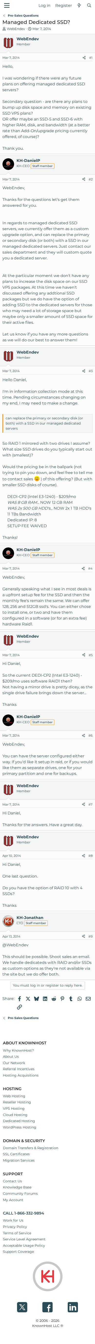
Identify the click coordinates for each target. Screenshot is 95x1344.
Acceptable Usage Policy (24, 1245)
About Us (11, 1056)
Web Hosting (14, 1096)
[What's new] (79, 5)
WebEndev (16, 29)
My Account (13, 1200)
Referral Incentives (18, 1069)
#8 (90, 856)
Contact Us (12, 1181)
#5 (91, 655)
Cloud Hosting (15, 1115)
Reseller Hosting (17, 1102)
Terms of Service (17, 1233)
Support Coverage (18, 1251)
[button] (7, 5)
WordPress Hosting (19, 1127)
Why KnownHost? (18, 1050)
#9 (90, 936)
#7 (90, 804)
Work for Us (13, 1220)
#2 (91, 179)
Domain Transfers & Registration (30, 1148)
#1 (91, 57)
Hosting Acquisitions (20, 1075)
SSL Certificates (16, 1154)
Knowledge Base (17, 1187)
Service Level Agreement (24, 1239)
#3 (91, 371)
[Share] (84, 58)
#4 (90, 568)
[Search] (89, 5)
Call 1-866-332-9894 (23, 1213)
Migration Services (19, 1160)
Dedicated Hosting (19, 1121)
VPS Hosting (14, 1108)
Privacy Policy (15, 1227)
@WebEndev (15, 945)
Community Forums (20, 1193)
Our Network (14, 1063)
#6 (90, 735)
